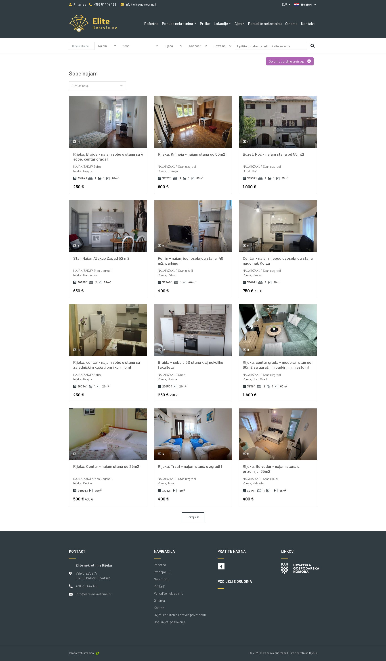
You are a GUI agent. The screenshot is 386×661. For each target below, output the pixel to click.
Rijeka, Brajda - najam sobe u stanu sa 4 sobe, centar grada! (108, 156)
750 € (252, 290)
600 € (163, 186)
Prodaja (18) (162, 572)
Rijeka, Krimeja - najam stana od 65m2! (192, 154)
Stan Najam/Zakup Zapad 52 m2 (101, 258)
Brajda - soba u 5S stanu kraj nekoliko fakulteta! (190, 365)
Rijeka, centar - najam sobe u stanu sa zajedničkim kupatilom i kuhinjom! (106, 365)
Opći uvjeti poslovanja (170, 622)
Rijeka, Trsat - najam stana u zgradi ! (190, 466)
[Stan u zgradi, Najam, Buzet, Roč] (278, 122)
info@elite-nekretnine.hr (93, 594)
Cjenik (240, 23)
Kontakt (308, 23)
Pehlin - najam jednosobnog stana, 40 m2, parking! (190, 261)
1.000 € (249, 186)
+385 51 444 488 (87, 586)
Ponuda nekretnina (177, 23)
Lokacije (221, 23)
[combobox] (271, 46)
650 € (78, 290)
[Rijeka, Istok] (193, 122)
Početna (151, 23)
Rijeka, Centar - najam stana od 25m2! (107, 466)
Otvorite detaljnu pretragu (287, 61)
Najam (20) (161, 579)
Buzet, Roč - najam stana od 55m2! (273, 154)
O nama (291, 23)
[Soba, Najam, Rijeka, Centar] (108, 330)
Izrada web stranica (81, 653)
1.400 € (249, 394)
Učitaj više (193, 517)
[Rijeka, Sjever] (278, 434)
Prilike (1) (160, 586)
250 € (78, 186)
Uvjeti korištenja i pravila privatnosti (180, 615)
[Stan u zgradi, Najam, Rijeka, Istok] (193, 434)
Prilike (205, 23)
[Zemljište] (140, 51)
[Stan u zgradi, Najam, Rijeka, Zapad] (108, 226)
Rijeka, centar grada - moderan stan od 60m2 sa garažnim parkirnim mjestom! (277, 365)
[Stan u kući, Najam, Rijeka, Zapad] (193, 226)
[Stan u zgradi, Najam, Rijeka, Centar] (278, 226)
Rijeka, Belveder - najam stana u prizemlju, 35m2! (271, 469)
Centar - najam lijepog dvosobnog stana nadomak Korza (278, 261)
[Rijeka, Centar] (108, 122)
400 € (163, 290)
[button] (305, 4)
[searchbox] (264, 46)
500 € (83, 498)
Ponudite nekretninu (265, 23)
